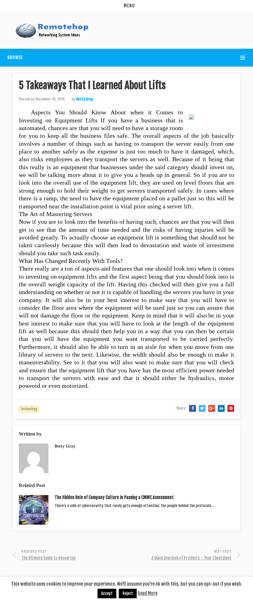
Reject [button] (127, 593)
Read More (147, 593)
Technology (28, 409)
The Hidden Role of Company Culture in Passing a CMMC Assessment (114, 497)
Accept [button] (107, 593)
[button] (126, 6)
